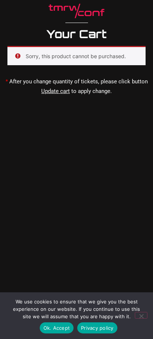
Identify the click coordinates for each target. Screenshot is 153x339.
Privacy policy (97, 328)
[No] (141, 315)
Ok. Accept (56, 328)
